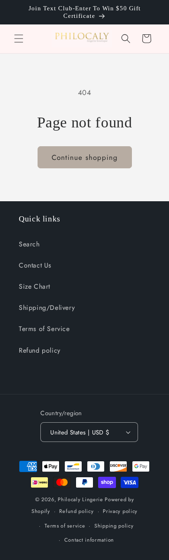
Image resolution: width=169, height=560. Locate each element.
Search (29, 244)
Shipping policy (114, 525)
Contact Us (35, 265)
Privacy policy (120, 511)
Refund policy (40, 350)
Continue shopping (85, 157)
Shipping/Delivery (47, 307)
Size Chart (34, 286)
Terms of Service (44, 328)
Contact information (89, 540)
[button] (18, 38)
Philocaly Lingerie (80, 499)
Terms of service (65, 525)
